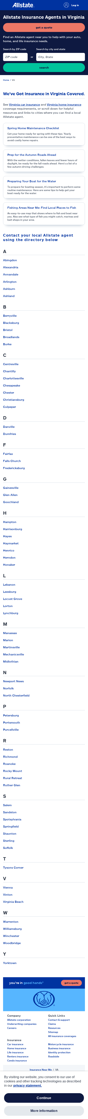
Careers (11, 1027)
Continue (44, 1098)
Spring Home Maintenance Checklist (33, 128)
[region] (44, 1095)
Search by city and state (50, 49)
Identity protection (59, 1052)
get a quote (56, 28)
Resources (54, 1027)
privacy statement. (27, 1085)
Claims (52, 1023)
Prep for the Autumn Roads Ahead (31, 154)
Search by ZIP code (14, 49)
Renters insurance (17, 1056)
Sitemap (53, 1032)
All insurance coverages (62, 1036)
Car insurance (15, 1044)
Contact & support (59, 1019)
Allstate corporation (19, 1019)
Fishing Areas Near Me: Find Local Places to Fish (41, 207)
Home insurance (16, 1048)
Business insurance (59, 1048)
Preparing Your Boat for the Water (31, 181)
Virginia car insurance (24, 104)
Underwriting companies (21, 1023)
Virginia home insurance (64, 104)
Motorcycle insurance (61, 1044)
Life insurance (15, 1052)
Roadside (53, 1056)
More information (44, 1110)
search (44, 67)
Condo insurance (17, 1060)
